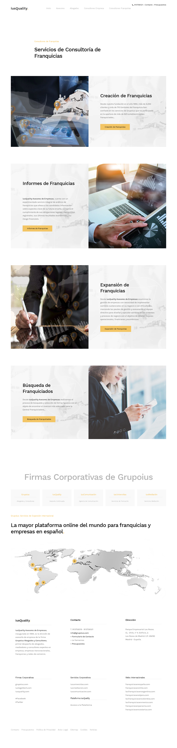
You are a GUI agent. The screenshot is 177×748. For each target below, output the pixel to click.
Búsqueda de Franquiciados (39, 419)
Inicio (48, 8)
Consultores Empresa (94, 8)
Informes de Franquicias (37, 228)
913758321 (138, 5)
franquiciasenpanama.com (138, 706)
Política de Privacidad (45, 730)
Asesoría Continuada (57, 501)
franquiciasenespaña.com (137, 684)
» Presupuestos (77, 644)
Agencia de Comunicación (88, 501)
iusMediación (151, 494)
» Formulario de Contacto (82, 636)
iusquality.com (22, 691)
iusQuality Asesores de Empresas (38, 199)
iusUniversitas (120, 494)
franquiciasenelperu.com (137, 695)
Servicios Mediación (151, 501)
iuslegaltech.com (23, 688)
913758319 (77, 629)
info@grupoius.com (79, 633)
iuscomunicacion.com (80, 691)
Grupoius (25, 494)
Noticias (93, 730)
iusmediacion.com (79, 688)
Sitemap (74, 730)
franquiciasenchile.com (136, 688)
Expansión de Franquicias (116, 329)
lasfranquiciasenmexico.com (139, 702)
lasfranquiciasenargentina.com (140, 691)
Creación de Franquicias (115, 127)
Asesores (60, 8)
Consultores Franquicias (120, 8)
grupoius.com (21, 684)
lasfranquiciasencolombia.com (140, 699)
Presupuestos (160, 5)
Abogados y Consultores (25, 501)
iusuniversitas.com (79, 684)
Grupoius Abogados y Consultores (31, 640)
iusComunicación (88, 494)
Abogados (74, 8)
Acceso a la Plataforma (81, 705)
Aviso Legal (63, 730)
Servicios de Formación (120, 501)
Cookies (83, 730)
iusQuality (19, 8)
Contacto (149, 5)
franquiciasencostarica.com (138, 709)
